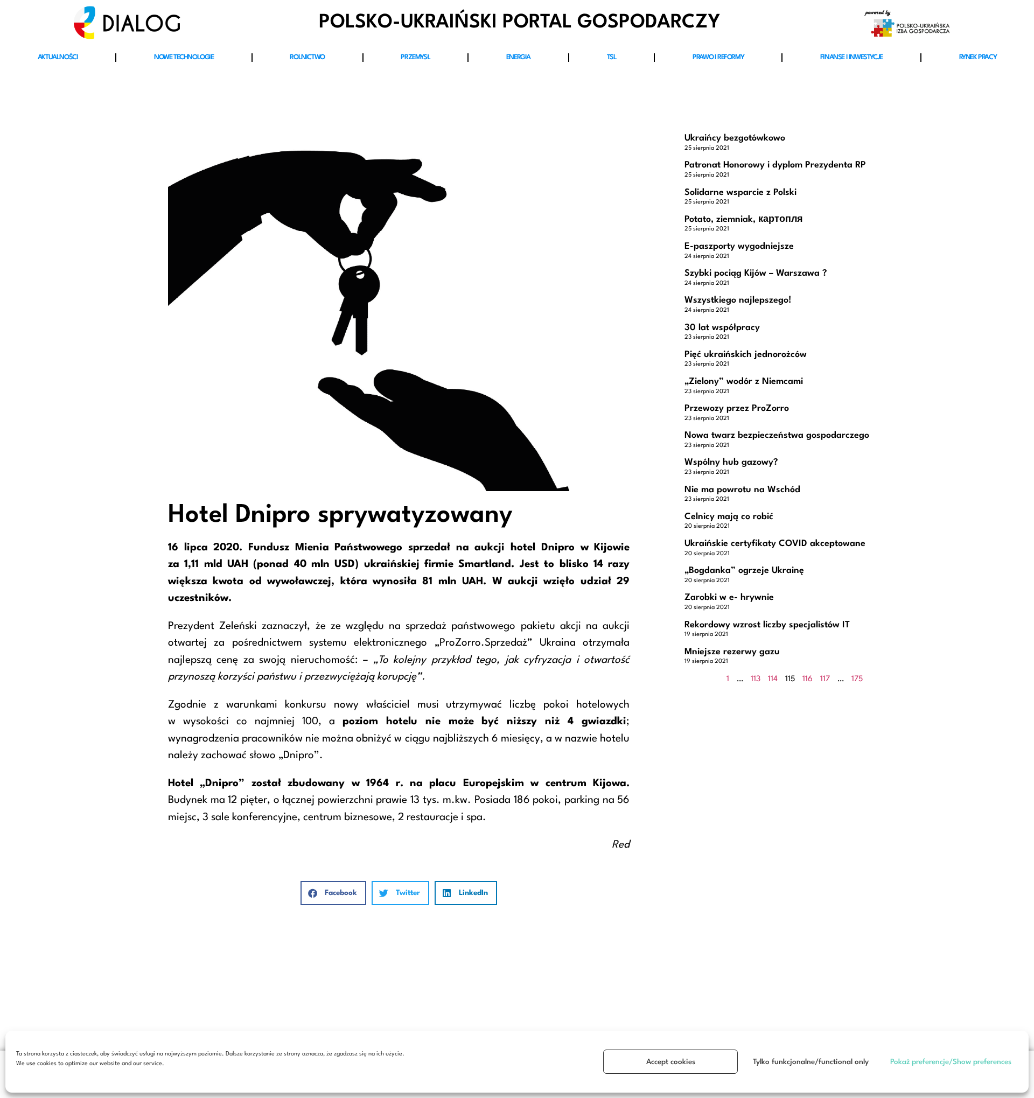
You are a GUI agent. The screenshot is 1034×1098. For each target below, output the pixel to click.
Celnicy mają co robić (728, 516)
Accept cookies (670, 1062)
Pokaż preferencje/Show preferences (950, 1062)
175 (857, 679)
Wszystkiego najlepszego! (738, 300)
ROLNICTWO (307, 57)
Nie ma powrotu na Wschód (742, 489)
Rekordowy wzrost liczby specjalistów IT (767, 625)
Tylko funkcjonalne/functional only (811, 1062)
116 (807, 679)
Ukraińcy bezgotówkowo (734, 138)
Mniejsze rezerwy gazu (732, 651)
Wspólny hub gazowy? (731, 462)
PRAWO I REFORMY (718, 57)
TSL (612, 57)
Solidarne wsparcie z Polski (740, 192)
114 (773, 679)
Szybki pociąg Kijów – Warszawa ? (755, 273)
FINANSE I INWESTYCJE (851, 57)
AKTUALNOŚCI (58, 57)
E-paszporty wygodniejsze (739, 246)
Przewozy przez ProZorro (736, 408)
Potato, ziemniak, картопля (743, 219)
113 (755, 679)
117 (825, 679)
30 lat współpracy (722, 327)
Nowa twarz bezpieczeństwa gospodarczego (776, 435)
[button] (333, 893)
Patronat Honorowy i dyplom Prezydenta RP (775, 165)
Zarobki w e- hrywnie (729, 597)
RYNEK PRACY (978, 57)
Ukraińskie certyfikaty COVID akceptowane (774, 543)
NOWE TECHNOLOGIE (184, 57)
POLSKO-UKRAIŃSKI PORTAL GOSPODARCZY (519, 22)
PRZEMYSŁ (415, 57)
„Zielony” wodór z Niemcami (743, 381)
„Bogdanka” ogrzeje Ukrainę (744, 570)
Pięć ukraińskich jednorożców (745, 354)
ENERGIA (518, 57)
